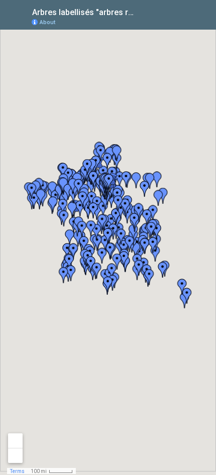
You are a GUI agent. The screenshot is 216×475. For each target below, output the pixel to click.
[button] (168, 22)
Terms (17, 471)
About (47, 22)
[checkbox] (143, 11)
